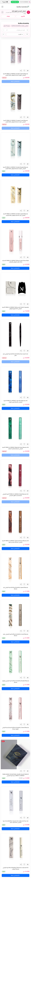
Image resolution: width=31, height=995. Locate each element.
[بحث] (7, 30)
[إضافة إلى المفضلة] (24, 70)
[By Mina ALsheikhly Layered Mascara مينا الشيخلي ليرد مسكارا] (15, 567)
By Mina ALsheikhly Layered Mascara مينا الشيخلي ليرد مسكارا (15, 588)
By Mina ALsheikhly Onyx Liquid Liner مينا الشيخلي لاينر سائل (15, 354)
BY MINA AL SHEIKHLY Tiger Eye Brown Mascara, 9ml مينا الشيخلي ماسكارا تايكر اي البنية (15, 541)
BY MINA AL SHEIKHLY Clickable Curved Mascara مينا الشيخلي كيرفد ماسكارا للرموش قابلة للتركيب (15, 121)
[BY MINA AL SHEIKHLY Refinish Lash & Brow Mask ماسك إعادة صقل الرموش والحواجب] (15, 241)
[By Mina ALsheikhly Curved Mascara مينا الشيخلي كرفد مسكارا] (15, 614)
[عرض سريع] (27, 70)
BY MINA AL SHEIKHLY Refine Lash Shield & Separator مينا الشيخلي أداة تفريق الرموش (15, 308)
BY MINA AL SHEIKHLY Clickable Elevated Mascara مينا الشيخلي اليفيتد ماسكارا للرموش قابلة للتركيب (15, 168)
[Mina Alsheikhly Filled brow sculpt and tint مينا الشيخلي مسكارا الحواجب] (15, 848)
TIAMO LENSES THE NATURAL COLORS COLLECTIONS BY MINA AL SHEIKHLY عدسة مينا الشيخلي (15, 775)
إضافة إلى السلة (14, 175)
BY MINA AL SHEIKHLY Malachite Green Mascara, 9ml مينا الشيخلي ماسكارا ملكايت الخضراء (15, 448)
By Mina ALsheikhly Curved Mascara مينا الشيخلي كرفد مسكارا (15, 635)
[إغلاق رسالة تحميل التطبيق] (2, 12)
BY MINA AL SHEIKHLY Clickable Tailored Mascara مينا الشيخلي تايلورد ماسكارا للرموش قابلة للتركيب (15, 74)
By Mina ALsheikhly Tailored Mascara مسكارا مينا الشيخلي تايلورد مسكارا (15, 728)
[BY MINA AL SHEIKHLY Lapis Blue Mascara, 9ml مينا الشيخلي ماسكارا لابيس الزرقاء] (15, 381)
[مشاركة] (21, 70)
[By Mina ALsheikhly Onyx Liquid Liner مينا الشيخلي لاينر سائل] (15, 334)
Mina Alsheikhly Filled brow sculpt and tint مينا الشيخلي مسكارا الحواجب (15, 868)
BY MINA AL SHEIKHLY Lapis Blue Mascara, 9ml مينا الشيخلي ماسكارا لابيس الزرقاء (15, 401)
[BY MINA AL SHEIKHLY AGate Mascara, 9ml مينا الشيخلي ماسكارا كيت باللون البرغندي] (15, 474)
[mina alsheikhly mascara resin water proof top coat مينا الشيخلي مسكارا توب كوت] (15, 801)
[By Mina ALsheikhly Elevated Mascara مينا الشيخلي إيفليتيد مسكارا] (15, 661)
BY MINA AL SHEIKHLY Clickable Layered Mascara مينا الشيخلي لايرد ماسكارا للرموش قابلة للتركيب (15, 214)
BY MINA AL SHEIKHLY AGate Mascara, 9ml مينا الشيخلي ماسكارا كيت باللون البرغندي (15, 494)
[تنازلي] (3, 34)
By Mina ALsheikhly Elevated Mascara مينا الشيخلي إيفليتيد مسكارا (15, 681)
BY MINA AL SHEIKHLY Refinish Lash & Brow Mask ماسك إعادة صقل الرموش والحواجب (15, 261)
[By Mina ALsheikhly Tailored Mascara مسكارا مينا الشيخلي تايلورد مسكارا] (15, 708)
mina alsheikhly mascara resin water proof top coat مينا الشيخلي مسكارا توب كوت (15, 821)
